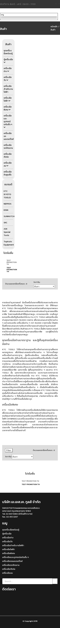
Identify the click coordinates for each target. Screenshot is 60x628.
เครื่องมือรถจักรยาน (10, 565)
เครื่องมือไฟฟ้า (8, 549)
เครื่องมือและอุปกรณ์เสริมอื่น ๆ (15, 557)
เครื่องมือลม (7, 573)
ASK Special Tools (7, 232)
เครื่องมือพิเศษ (8, 553)
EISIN (6, 210)
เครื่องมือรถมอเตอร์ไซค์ (12, 561)
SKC (5, 222)
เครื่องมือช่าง (7, 537)
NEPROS (7, 203)
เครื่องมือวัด (7, 541)
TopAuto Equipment (9, 243)
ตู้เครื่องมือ (7, 533)
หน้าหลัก (54, 26)
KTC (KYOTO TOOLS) (7, 194)
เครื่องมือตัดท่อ (8, 569)
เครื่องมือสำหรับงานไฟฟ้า (13, 545)
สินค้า (53, 29)
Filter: (9, 450)
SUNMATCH (9, 216)
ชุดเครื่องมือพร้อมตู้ (10, 529)
